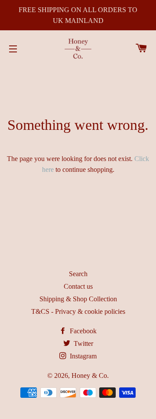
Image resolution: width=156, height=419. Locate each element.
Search (78, 273)
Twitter (82, 343)
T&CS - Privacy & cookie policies (78, 311)
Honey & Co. (90, 375)
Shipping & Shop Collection (78, 299)
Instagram (82, 356)
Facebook (82, 331)
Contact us (78, 286)
